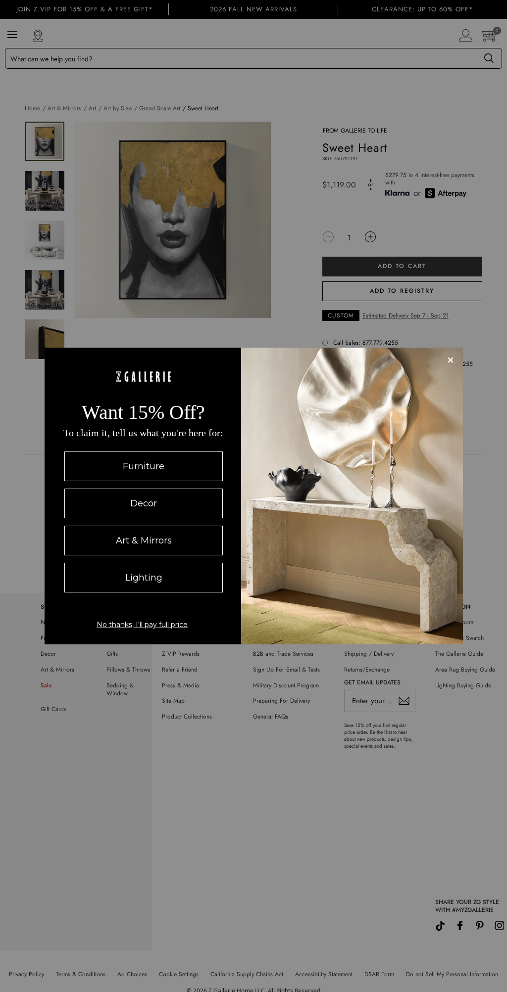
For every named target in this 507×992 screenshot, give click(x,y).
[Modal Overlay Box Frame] (254, 496)
